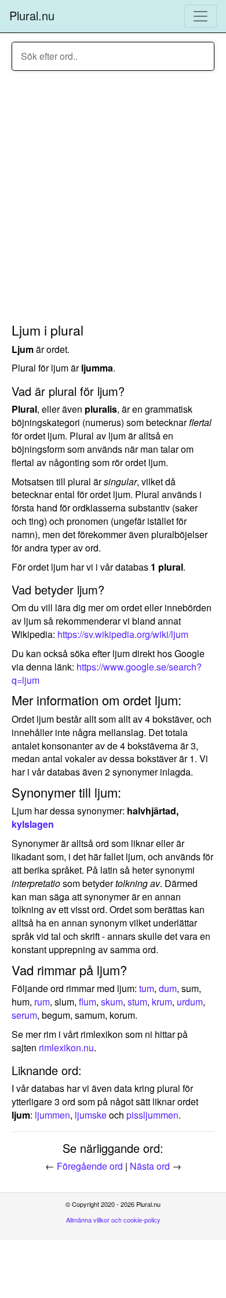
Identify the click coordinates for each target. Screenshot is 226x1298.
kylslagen (33, 824)
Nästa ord (150, 1166)
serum (24, 1015)
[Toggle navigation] (200, 16)
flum (87, 1001)
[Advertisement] (113, 198)
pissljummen (152, 1115)
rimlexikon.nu (66, 1047)
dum (168, 988)
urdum (190, 1001)
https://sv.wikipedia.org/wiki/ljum (122, 634)
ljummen (52, 1115)
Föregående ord (90, 1166)
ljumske (91, 1115)
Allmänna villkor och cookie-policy (113, 1219)
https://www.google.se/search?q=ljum (107, 673)
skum (112, 1001)
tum (146, 988)
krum (162, 1001)
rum (42, 1001)
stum (137, 1001)
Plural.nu (31, 15)
